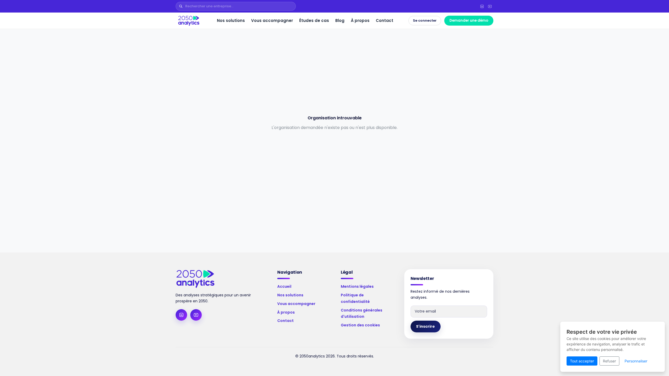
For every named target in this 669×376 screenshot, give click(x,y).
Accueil (284, 286)
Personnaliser (636, 361)
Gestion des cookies (360, 325)
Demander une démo (468, 20)
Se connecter (425, 20)
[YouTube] (489, 6)
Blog (339, 20)
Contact (384, 20)
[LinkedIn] (482, 6)
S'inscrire (425, 326)
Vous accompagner (272, 20)
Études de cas (314, 20)
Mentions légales (357, 286)
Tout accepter (582, 361)
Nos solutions (231, 20)
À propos (360, 20)
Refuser (609, 361)
